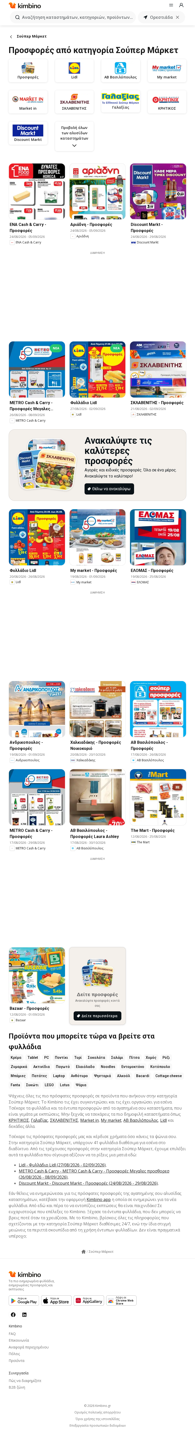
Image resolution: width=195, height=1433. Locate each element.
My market (111, 1120)
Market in (89, 1120)
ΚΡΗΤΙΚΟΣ (19, 1120)
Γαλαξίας (39, 1120)
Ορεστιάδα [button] (161, 17)
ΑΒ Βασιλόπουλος (140, 1120)
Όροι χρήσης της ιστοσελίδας (98, 1419)
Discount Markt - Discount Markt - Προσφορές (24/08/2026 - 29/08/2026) (88, 1183)
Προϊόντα (16, 1360)
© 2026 (97, 1406)
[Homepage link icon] (84, 1252)
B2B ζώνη (17, 1387)
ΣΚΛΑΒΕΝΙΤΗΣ (64, 1120)
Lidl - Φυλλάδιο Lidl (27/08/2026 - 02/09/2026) (62, 1165)
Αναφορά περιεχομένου (29, 1347)
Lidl (163, 1120)
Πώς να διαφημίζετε (25, 1380)
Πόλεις (14, 1353)
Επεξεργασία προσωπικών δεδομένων (98, 1426)
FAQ (12, 1333)
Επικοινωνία (19, 1340)
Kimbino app (99, 1199)
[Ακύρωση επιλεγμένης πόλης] (177, 17)
